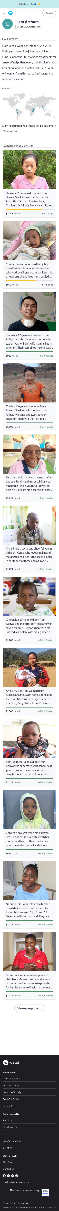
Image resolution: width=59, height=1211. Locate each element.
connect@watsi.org (20, 1182)
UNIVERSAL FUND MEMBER (28, 27)
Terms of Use (23, 1203)
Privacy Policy (9, 1203)
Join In (34, 4)
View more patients (29, 1008)
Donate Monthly (11, 1085)
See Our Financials (12, 1140)
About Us (7, 1120)
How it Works (10, 1127)
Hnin (37, 68)
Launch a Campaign (12, 1092)
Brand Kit (7, 1147)
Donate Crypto (10, 1106)
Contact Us (8, 1168)
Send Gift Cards (11, 1099)
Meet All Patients (11, 1078)
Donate (49, 13)
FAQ (5, 1134)
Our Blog (7, 1162)
